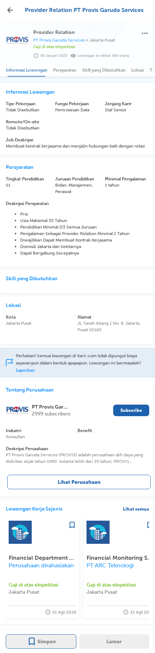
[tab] (26, 70)
